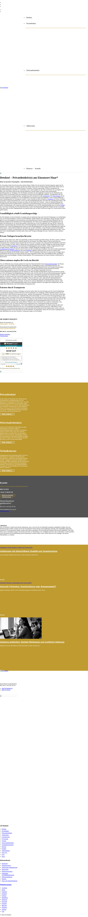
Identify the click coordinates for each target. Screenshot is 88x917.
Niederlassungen (6, 865)
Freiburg (4, 895)
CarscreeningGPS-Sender (49, 134)
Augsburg (4, 888)
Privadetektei (5, 831)
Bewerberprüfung (34, 86)
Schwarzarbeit (68, 107)
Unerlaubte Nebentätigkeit (37, 111)
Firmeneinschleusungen (76, 86)
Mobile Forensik (73, 145)
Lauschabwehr (64, 43)
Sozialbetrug (33, 60)
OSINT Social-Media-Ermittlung (39, 154)
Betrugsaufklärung (73, 81)
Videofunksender (34, 64)
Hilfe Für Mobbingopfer (37, 43)
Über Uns (5, 2)
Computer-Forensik (49, 86)
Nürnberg (4, 907)
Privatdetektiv (54, 51)
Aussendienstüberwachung (55, 81)
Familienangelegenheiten (56, 39)
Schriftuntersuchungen (36, 107)
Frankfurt (4, 894)
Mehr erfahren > (7, 414)
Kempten (4, 903)
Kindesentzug (52, 43)
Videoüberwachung (35, 115)
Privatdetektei (31, 23)
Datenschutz (5, 869)
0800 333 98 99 (7, 11)
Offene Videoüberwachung (37, 51)
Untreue (71, 60)
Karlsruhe (4, 901)
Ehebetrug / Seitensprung (37, 39)
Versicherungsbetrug (56, 111)
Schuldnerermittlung (65, 56)
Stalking (42, 60)
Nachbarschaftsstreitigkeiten (38, 47)
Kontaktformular (4, 511)
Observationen (47, 98)
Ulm (3, 911)
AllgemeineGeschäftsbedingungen (8, 874)
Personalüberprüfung (36, 103)
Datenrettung (60, 137)
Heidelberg (5, 897)
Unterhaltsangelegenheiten (57, 60)
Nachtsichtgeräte (34, 98)
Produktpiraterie (51, 103)
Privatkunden (33, 150)
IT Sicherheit (44, 90)
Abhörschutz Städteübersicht (9, 867)
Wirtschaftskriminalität (70, 115)
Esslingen (50, 199)
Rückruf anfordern (5, 334)
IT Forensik (5, 839)
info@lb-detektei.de (9, 10)
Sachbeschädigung (35, 56)
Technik (62, 205)
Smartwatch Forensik (75, 154)
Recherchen (65, 51)
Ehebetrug (14, 246)
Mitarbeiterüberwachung (64, 94)
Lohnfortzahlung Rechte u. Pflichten (41, 94)
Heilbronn (4, 899)
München (4, 905)
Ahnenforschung (45, 30)
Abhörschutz (33, 30)
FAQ (3, 4)
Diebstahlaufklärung (64, 34)
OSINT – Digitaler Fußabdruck (51, 150)
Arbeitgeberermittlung (36, 81)
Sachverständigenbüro (8, 843)
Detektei (29, 17)
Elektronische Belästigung (33, 142)
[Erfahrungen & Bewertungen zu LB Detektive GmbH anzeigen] (11, 364)
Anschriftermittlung (35, 34)
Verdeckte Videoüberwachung (66, 158)
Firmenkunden (45, 141)
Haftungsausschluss (7, 871)
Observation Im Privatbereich (60, 47)
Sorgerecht (78, 56)
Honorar (29, 168)
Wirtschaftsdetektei (32, 70)
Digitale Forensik (73, 137)
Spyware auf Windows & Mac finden (41, 158)
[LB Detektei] (11, 93)
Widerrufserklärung (7, 877)
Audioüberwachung (35, 132)
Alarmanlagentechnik (61, 30)
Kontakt (38, 168)
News (4, 6)
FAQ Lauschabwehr (35, 162)
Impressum (5, 863)
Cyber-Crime (73, 132)
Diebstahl (62, 86)
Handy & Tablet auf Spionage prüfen (65, 141)
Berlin (3, 890)
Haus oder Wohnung (47, 145)
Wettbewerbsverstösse (51, 115)
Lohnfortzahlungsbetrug (72, 90)
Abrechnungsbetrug (56, 77)
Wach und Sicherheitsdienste (9, 881)
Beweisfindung (49, 34)
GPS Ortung (72, 39)
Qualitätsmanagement (7, 845)
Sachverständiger (49, 56)
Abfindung (32, 77)
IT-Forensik (61, 145)
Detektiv (4, 879)
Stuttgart (4, 909)
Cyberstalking (61, 132)
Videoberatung (48, 64)
